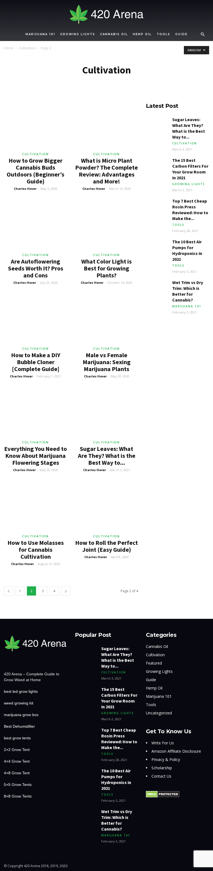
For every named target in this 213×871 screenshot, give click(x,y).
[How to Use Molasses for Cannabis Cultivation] (35, 507)
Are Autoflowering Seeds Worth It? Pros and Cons (35, 268)
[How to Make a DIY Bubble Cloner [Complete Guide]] (35, 320)
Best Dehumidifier (19, 726)
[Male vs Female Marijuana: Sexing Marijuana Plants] (106, 320)
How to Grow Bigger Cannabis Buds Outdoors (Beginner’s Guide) (35, 171)
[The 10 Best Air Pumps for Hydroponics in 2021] (157, 246)
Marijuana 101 (40, 34)
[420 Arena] (106, 14)
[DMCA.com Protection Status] (162, 796)
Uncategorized (159, 713)
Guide (181, 34)
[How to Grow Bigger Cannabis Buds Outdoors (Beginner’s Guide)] (35, 125)
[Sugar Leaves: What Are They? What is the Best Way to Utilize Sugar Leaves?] (106, 413)
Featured (154, 663)
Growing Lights (77, 34)
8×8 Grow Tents (18, 796)
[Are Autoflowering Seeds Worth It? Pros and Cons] (35, 226)
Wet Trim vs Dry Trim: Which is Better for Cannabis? (187, 291)
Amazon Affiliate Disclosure (176, 751)
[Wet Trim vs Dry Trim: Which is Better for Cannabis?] (157, 287)
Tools (163, 34)
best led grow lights (21, 691)
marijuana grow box (21, 714)
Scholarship (161, 767)
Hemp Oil (142, 34)
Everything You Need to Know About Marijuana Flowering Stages (35, 455)
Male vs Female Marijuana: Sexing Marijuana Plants (107, 362)
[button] (202, 34)
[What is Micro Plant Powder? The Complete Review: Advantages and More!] (106, 125)
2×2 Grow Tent (17, 749)
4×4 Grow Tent (17, 761)
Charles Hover (25, 189)
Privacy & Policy (165, 759)
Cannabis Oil (114, 34)
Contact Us (161, 776)
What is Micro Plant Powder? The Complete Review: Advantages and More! (106, 171)
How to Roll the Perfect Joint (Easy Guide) (106, 546)
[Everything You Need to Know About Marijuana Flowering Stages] (35, 413)
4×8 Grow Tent (17, 773)
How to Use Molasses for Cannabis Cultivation (35, 549)
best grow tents (17, 738)
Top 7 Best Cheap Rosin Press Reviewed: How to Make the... (190, 209)
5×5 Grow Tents (18, 784)
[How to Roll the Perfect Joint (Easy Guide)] (106, 507)
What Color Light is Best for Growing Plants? (106, 268)
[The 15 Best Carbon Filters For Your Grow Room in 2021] (157, 165)
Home (9, 48)
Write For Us (162, 742)
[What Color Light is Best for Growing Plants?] (106, 226)
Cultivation (27, 48)
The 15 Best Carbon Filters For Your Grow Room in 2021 (190, 168)
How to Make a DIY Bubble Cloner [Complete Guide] (35, 362)
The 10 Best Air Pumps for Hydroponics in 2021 (187, 250)
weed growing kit (18, 703)
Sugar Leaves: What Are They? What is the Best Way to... (106, 455)
